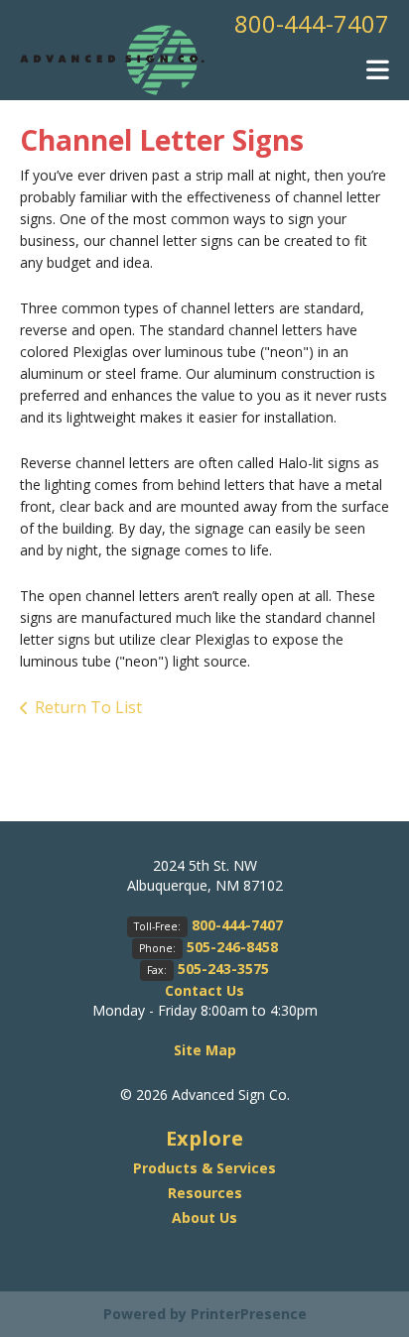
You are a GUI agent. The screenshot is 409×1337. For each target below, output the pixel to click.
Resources (205, 1192)
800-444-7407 (311, 23)
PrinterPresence (249, 1313)
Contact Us (204, 990)
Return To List (88, 707)
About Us (204, 1217)
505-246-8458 (232, 946)
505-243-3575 (223, 968)
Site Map (205, 1049)
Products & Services (204, 1167)
